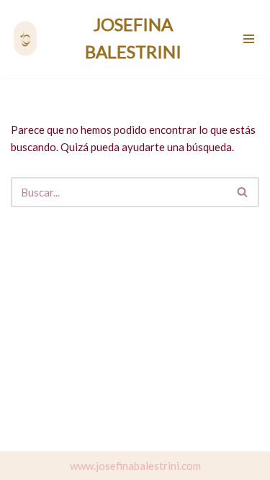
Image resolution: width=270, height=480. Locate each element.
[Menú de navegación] (249, 38)
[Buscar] (243, 192)
